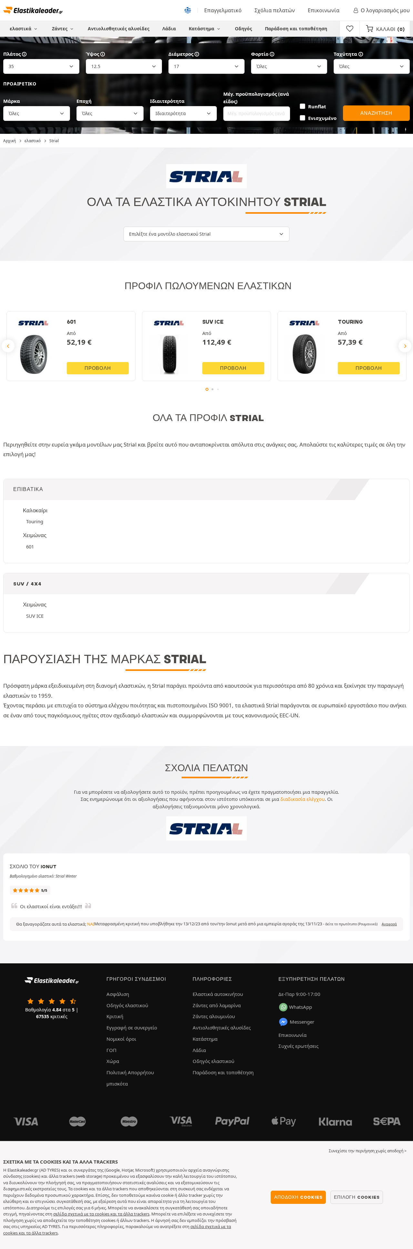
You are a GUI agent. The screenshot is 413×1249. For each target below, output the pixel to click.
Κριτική (114, 1016)
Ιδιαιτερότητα (167, 101)
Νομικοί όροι (121, 1039)
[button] (351, 924)
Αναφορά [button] (389, 924)
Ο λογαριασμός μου (385, 10)
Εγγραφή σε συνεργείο (131, 1027)
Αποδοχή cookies (298, 1197)
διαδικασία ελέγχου (302, 799)
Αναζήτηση (376, 113)
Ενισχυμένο (322, 118)
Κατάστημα (202, 28)
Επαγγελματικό (223, 10)
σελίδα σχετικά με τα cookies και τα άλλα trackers (101, 1214)
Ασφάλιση (117, 994)
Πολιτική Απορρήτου (130, 1072)
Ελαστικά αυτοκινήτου (218, 994)
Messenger (302, 1021)
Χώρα (112, 1061)
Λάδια (169, 28)
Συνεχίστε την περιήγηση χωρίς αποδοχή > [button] (368, 1151)
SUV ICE (35, 616)
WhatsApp (300, 1007)
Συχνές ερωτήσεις (298, 1046)
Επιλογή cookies (356, 1197)
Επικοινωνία (323, 10)
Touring (34, 521)
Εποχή (84, 101)
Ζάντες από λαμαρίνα (217, 1005)
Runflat (317, 106)
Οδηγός (243, 28)
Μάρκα (11, 101)
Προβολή (98, 368)
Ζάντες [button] (60, 28)
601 (30, 546)
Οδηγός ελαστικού (127, 1005)
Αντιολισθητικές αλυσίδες (118, 28)
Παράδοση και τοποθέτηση (296, 28)
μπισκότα (117, 1083)
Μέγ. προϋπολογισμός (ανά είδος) (256, 97)
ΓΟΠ (111, 1050)
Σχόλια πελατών (275, 10)
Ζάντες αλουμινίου (214, 1016)
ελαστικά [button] (21, 28)
